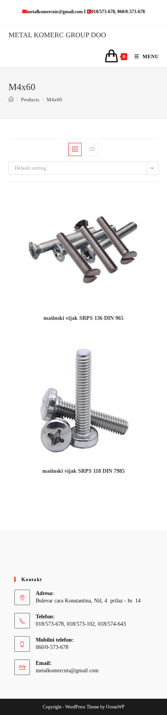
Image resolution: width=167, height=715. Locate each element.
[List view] (92, 149)
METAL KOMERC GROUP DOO (57, 35)
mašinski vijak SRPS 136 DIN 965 (83, 318)
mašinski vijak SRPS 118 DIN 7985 (83, 471)
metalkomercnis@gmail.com (67, 670)
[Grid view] (75, 149)
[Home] (11, 99)
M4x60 (54, 99)
